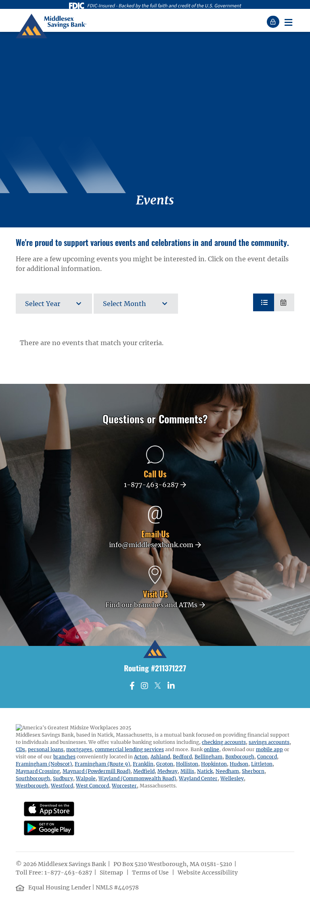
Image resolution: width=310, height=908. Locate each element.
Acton (141, 757)
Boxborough (239, 757)
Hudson (239, 764)
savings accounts (269, 742)
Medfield (144, 771)
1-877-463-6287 (68, 872)
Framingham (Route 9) (102, 764)
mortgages (79, 749)
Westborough (32, 786)
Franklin (143, 764)
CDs (20, 749)
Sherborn (253, 771)
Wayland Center (198, 778)
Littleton (261, 764)
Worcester (124, 786)
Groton (164, 764)
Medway (167, 771)
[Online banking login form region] (274, 22)
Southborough (33, 778)
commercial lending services (129, 749)
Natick (205, 771)
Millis (187, 771)
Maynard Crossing (38, 771)
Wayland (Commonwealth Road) (137, 778)
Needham (227, 771)
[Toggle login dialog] (274, 22)
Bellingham (208, 757)
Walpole (86, 778)
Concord (267, 757)
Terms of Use (151, 872)
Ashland (160, 757)
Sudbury (63, 778)
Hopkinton (214, 764)
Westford (62, 786)
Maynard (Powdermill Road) (96, 771)
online (211, 749)
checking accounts (224, 742)
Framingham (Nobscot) (44, 764)
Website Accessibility (208, 872)
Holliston (187, 764)
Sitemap (112, 872)
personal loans (45, 749)
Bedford (182, 757)
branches (64, 757)
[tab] (263, 302)
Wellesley (232, 778)
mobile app (269, 749)
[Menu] (288, 22)
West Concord (92, 786)
